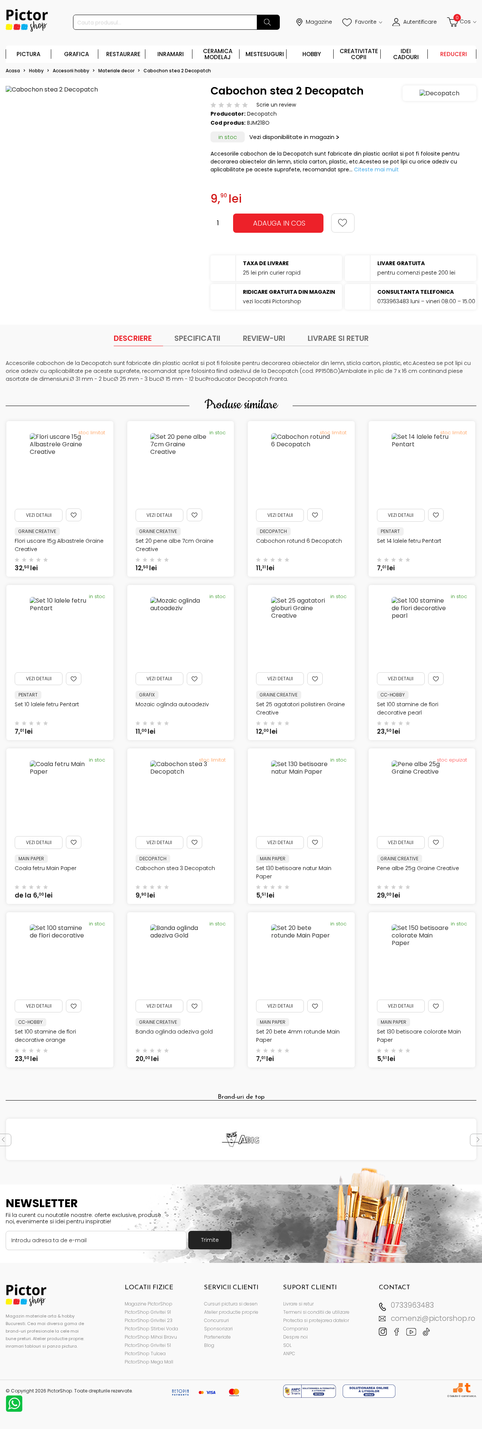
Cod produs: (228, 123)
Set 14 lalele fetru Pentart (409, 541)
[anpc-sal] (310, 1390)
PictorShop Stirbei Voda (151, 1328)
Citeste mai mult (376, 169)
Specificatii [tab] (197, 338)
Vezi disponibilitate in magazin (291, 137)
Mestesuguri (265, 54)
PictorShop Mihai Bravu (151, 1337)
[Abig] (241, 1139)
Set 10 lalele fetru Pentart (47, 704)
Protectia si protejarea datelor (316, 1320)
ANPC (289, 1353)
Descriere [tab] (133, 338)
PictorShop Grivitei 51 (148, 1345)
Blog (209, 1345)
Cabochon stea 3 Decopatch (175, 868)
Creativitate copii (359, 54)
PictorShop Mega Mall (149, 1362)
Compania (295, 1328)
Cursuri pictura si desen (231, 1304)
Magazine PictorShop (148, 1304)
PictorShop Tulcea (145, 1353)
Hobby (311, 54)
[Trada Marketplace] (467, 1387)
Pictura (28, 54)
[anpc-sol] (369, 1390)
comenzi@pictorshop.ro (433, 1318)
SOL (287, 1345)
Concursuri (216, 1320)
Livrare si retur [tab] (338, 338)
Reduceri (453, 54)
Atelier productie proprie (231, 1312)
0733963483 (412, 1305)
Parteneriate (217, 1337)
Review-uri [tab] (264, 338)
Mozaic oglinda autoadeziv (172, 704)
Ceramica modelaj (217, 54)
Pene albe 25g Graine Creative (418, 868)
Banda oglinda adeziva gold (174, 1031)
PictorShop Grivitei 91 (148, 1312)
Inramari (170, 54)
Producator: (228, 114)
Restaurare (123, 54)
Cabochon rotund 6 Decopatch (299, 541)
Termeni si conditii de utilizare (316, 1312)
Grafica (76, 54)
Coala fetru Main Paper (45, 868)
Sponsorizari (218, 1328)
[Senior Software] (457, 1387)
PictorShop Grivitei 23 (148, 1320)
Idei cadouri (406, 54)
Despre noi (295, 1337)
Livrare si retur (298, 1304)
